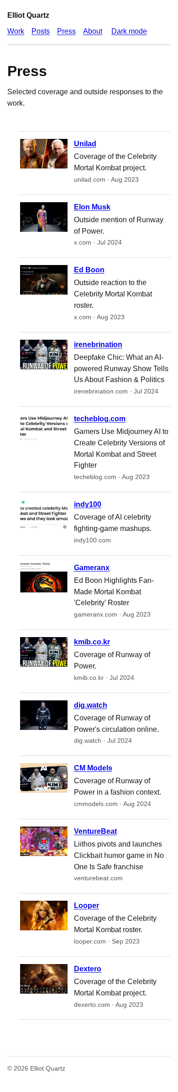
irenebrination (98, 344)
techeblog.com (100, 419)
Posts (40, 31)
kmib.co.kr (92, 642)
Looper (86, 905)
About (92, 31)
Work (15, 31)
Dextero (87, 969)
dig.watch (90, 705)
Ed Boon (89, 270)
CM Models (93, 768)
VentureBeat (95, 831)
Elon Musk (92, 207)
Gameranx (92, 568)
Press (66, 31)
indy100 (87, 504)
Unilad (85, 144)
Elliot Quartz (28, 15)
